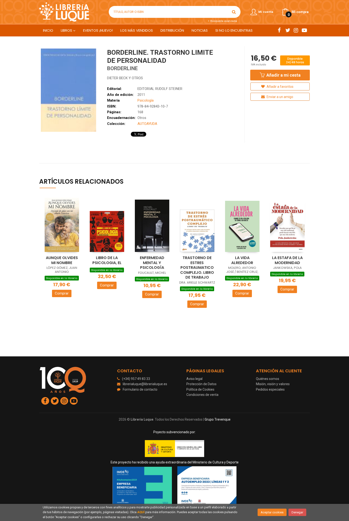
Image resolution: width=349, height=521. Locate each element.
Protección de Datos (201, 384)
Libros (67, 30)
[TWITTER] (288, 30)
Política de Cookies (200, 389)
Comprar (62, 293)
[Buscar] (234, 12)
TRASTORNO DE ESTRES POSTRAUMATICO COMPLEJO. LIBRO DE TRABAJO (197, 267)
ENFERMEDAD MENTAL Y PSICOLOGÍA (152, 262)
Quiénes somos (267, 379)
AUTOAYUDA (147, 124)
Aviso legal (194, 379)
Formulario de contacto (140, 389)
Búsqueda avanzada (223, 21)
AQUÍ (141, 512)
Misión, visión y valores (273, 384)
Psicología (145, 100)
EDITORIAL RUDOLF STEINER (159, 89)
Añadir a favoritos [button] (279, 86)
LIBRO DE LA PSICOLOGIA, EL (107, 260)
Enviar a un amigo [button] (279, 97)
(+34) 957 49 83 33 (136, 379)
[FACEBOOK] (279, 30)
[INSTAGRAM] (296, 30)
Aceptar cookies (272, 512)
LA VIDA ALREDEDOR (242, 260)
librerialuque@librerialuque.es (145, 384)
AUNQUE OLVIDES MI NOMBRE (62, 260)
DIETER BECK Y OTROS (125, 78)
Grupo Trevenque (218, 419)
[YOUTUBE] (304, 30)
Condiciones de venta (202, 395)
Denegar (297, 512)
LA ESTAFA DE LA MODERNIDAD (287, 260)
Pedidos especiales (270, 389)
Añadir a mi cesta (283, 75)
